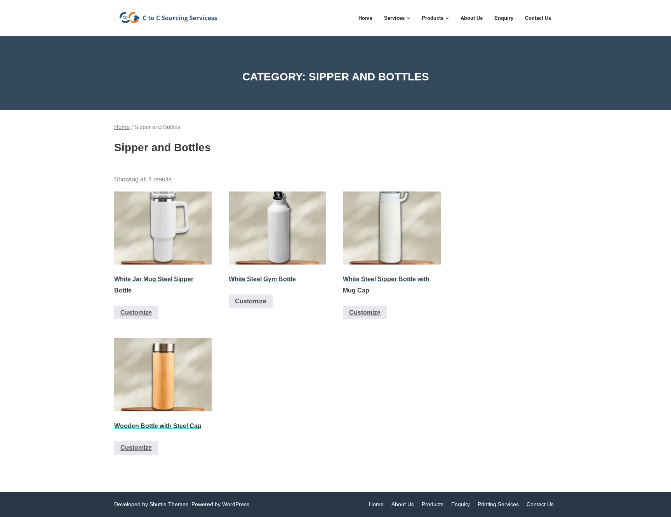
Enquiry (460, 504)
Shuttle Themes (168, 504)
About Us (402, 504)
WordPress (235, 504)
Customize (136, 312)
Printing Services (498, 504)
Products (432, 504)
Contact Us (540, 504)
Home (122, 127)
